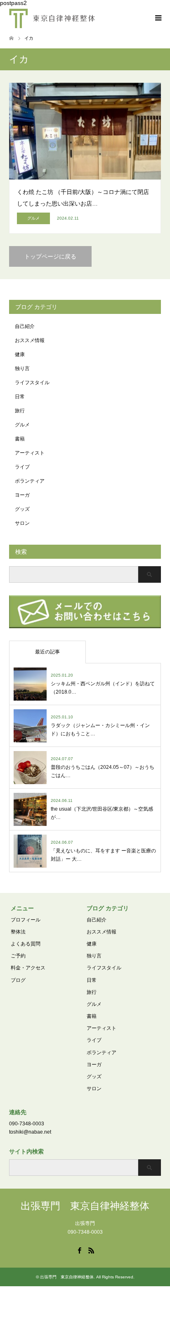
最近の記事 (47, 652)
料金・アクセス (28, 968)
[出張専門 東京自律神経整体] (52, 18)
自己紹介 (25, 326)
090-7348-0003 (26, 1124)
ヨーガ (22, 495)
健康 (20, 354)
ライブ (22, 467)
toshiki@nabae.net (30, 1132)
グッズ (22, 509)
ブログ (18, 980)
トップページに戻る (50, 256)
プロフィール (25, 920)
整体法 (18, 932)
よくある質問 (25, 944)
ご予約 (18, 956)
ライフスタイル (32, 382)
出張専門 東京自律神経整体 (85, 1205)
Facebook (79, 1249)
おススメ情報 (30, 340)
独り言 (22, 368)
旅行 (20, 411)
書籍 (20, 439)
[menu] (157, 18)
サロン (22, 523)
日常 (20, 397)
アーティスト (30, 453)
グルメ (22, 425)
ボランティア (30, 481)
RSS (91, 1249)
